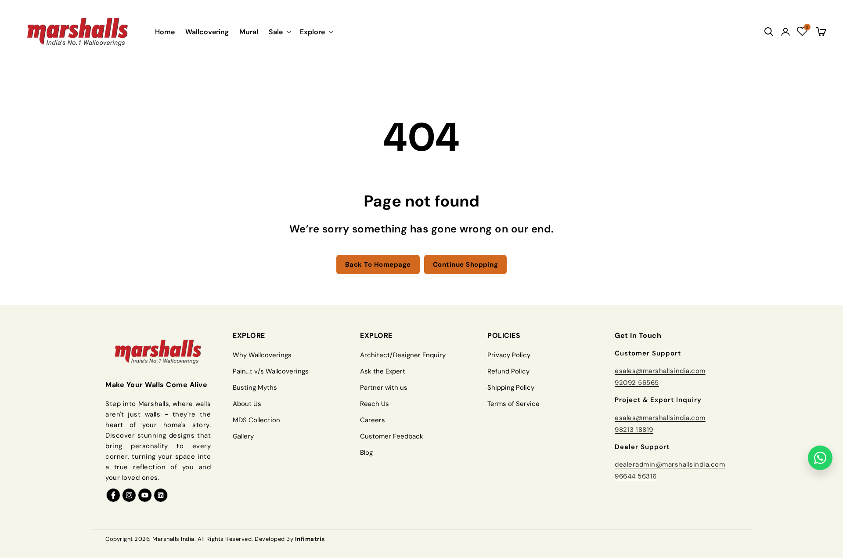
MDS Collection (256, 420)
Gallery (243, 436)
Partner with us (383, 387)
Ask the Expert (382, 371)
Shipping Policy (510, 387)
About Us (247, 403)
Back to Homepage (378, 264)
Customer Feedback (391, 436)
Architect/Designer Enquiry (403, 355)
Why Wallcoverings (262, 355)
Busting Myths (255, 387)
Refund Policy (508, 371)
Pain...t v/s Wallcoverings (271, 371)
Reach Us (374, 403)
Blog (366, 452)
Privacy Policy (508, 355)
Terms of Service (513, 403)
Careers (372, 420)
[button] (279, 32)
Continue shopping (465, 264)
